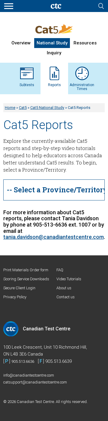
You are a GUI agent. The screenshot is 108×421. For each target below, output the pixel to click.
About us (63, 288)
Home (10, 107)
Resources (85, 43)
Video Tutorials (68, 279)
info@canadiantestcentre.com (28, 375)
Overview (21, 43)
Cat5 (23, 107)
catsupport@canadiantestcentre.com (35, 382)
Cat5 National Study (47, 107)
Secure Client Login (19, 288)
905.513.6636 (22, 361)
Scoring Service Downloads (26, 279)
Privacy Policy (14, 297)
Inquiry (54, 53)
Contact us (65, 297)
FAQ (59, 270)
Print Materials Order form (25, 270)
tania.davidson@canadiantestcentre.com (53, 237)
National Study (52, 43)
